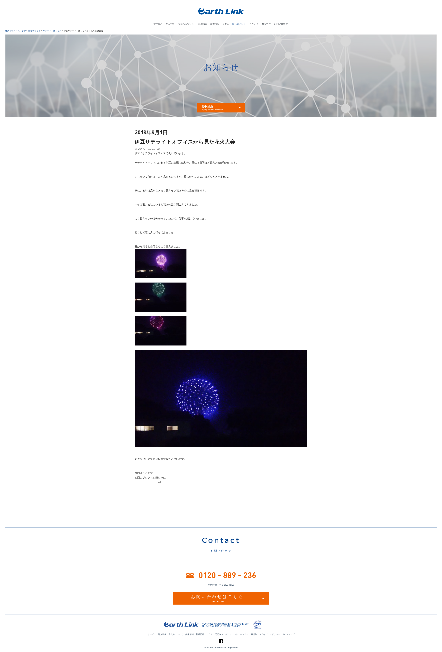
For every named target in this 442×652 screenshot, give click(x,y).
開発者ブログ (239, 23)
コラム (225, 23)
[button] (271, 625)
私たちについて (186, 23)
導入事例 (170, 23)
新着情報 (214, 23)
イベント (254, 23)
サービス (157, 23)
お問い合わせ (281, 23)
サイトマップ (288, 634)
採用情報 (202, 23)
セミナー (266, 23)
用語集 (254, 634)
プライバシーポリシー (269, 634)
